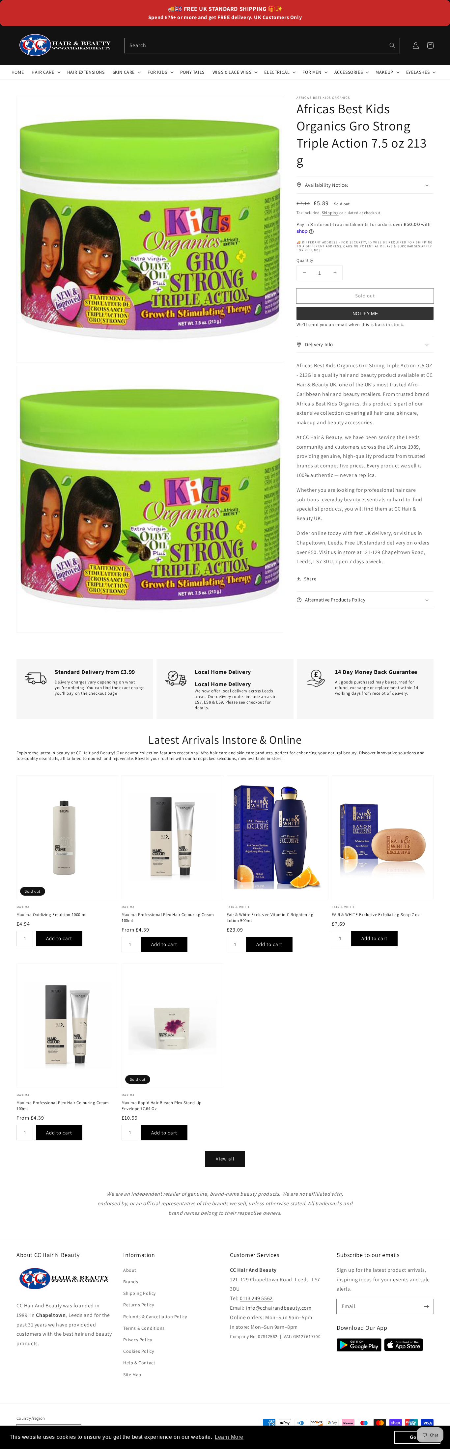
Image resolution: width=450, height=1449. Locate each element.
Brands (130, 1282)
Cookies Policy (138, 1351)
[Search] (392, 45)
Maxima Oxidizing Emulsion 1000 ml (51, 914)
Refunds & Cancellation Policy (155, 1317)
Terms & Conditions (144, 1328)
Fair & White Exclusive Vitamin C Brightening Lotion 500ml (270, 917)
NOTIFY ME (365, 313)
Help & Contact (139, 1363)
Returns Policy (138, 1305)
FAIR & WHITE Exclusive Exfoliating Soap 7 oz (375, 914)
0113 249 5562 (256, 1298)
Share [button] (310, 579)
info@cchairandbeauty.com (278, 1307)
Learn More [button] (229, 1437)
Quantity (304, 260)
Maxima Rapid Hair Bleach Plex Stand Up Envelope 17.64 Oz (162, 1105)
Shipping (330, 212)
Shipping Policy (139, 1293)
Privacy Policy (137, 1340)
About (129, 1270)
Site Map (132, 1375)
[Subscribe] (426, 1306)
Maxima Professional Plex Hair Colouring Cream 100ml (168, 917)
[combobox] (262, 45)
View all (225, 1159)
